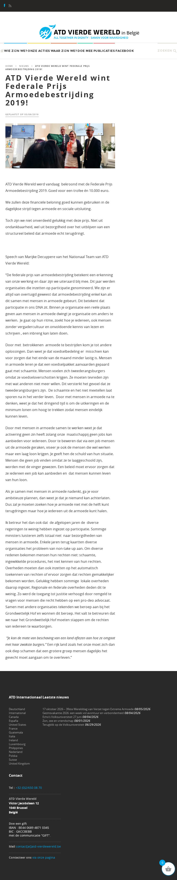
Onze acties (39, 51)
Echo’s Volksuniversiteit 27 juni (62, 717)
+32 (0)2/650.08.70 (29, 788)
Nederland (15, 752)
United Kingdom (19, 763)
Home (9, 66)
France (13, 728)
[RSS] (10, 6)
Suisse (13, 760)
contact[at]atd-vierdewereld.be (38, 846)
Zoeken (165, 51)
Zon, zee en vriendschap (58, 721)
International (17, 713)
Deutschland (17, 709)
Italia (12, 736)
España (13, 721)
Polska (13, 756)
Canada (14, 717)
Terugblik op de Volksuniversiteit (63, 725)
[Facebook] (5, 6)
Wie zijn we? (15, 51)
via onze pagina (43, 857)
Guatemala (16, 732)
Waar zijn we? (64, 51)
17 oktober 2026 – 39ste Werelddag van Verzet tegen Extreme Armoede (88, 709)
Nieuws (24, 66)
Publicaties (104, 51)
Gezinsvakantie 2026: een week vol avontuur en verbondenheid (83, 713)
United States (17, 725)
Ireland (13, 740)
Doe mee (85, 51)
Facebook (124, 51)
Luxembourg (17, 744)
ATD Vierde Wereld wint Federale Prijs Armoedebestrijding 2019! (58, 90)
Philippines (16, 748)
